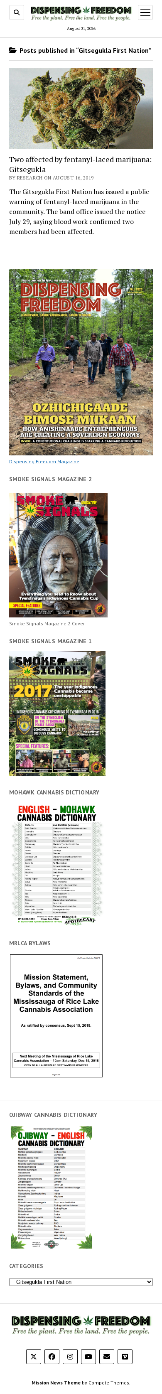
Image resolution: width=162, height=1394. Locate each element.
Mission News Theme (56, 1382)
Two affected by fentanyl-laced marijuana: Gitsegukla (80, 164)
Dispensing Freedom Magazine (44, 461)
